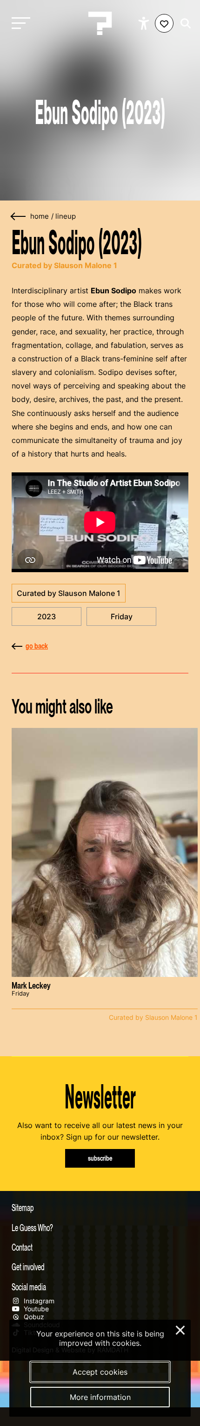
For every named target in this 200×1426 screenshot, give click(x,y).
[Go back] (19, 216)
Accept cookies (100, 1372)
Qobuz (33, 1317)
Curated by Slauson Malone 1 (68, 593)
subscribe (100, 1158)
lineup (65, 216)
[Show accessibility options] (145, 23)
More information (100, 1397)
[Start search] (183, 23)
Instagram (38, 1301)
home (39, 216)
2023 (46, 616)
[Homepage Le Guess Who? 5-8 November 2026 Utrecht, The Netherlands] (100, 23)
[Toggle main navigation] (18, 23)
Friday (122, 616)
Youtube (35, 1309)
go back (37, 646)
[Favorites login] (164, 23)
